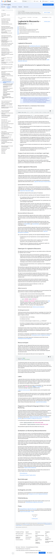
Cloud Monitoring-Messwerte (34, 46)
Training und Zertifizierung (37, 543)
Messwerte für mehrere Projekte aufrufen (28, 475)
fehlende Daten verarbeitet (41, 101)
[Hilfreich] (49, 17)
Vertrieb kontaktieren (19, 539)
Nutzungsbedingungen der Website (32, 547)
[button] (7, 16)
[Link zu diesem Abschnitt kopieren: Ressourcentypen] (29, 342)
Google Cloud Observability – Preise (27, 511)
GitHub (36, 533)
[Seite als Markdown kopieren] (31, 24)
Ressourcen (26, 6)
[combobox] (27, 1)
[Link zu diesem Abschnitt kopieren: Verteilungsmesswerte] (30, 310)
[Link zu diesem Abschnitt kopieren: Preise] (23, 506)
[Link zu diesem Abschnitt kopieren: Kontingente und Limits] (32, 490)
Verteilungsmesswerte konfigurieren (25, 338)
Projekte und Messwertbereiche (30, 467)
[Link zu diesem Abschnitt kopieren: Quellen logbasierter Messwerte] (38, 167)
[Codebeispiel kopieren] (50, 357)
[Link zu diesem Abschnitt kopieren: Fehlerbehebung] (28, 498)
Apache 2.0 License (26, 524)
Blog (46, 533)
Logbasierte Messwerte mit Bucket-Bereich (42, 181)
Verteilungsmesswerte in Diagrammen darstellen (41, 335)
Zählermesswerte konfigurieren (38, 306)
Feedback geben (47, 21)
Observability (29, 17)
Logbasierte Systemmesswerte (24, 390)
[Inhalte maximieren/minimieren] (25, 26)
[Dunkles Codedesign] (50, 111)
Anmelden (52, 1)
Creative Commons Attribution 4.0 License (43, 523)
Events (46, 535)
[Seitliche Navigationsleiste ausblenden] (13, 553)
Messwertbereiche (23, 473)
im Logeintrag (36, 386)
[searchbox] (7, 10)
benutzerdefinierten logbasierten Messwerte (28, 508)
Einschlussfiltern (27, 223)
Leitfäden (8, 6)
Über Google (18, 547)
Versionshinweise (29, 537)
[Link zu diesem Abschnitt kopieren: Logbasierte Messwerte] (33, 43)
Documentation (23, 17)
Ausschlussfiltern (35, 223)
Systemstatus (28, 538)
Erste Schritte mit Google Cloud (39, 536)
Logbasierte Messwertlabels (41, 401)
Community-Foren (29, 533)
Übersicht (3, 6)
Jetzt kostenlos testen (48, 4)
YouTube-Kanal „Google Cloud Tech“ (49, 542)
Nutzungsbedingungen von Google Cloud (23, 548)
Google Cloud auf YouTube (48, 539)
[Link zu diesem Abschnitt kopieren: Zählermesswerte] (28, 288)
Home (19, 17)
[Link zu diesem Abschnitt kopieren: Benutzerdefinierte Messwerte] (34, 213)
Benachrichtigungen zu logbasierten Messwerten (32, 418)
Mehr (15, 1)
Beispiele (20, 6)
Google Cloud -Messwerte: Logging (26, 190)
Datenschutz (23, 547)
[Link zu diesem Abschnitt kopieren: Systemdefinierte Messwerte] (33, 184)
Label (49, 300)
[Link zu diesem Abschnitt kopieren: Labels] (23, 376)
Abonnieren (42, 552)
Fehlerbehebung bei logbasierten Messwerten (34, 502)
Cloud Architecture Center (38, 540)
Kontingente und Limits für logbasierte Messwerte (38, 493)
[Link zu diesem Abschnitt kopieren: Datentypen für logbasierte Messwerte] (42, 248)
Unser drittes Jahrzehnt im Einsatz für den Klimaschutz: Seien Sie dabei (28, 550)
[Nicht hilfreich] (51, 17)
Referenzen (14, 6)
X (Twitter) (47, 537)
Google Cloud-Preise (19, 535)
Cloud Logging (7, 4)
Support (27, 535)
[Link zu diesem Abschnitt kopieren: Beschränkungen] (29, 479)
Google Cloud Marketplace (18, 537)
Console (36, 1)
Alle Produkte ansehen (19, 533)
